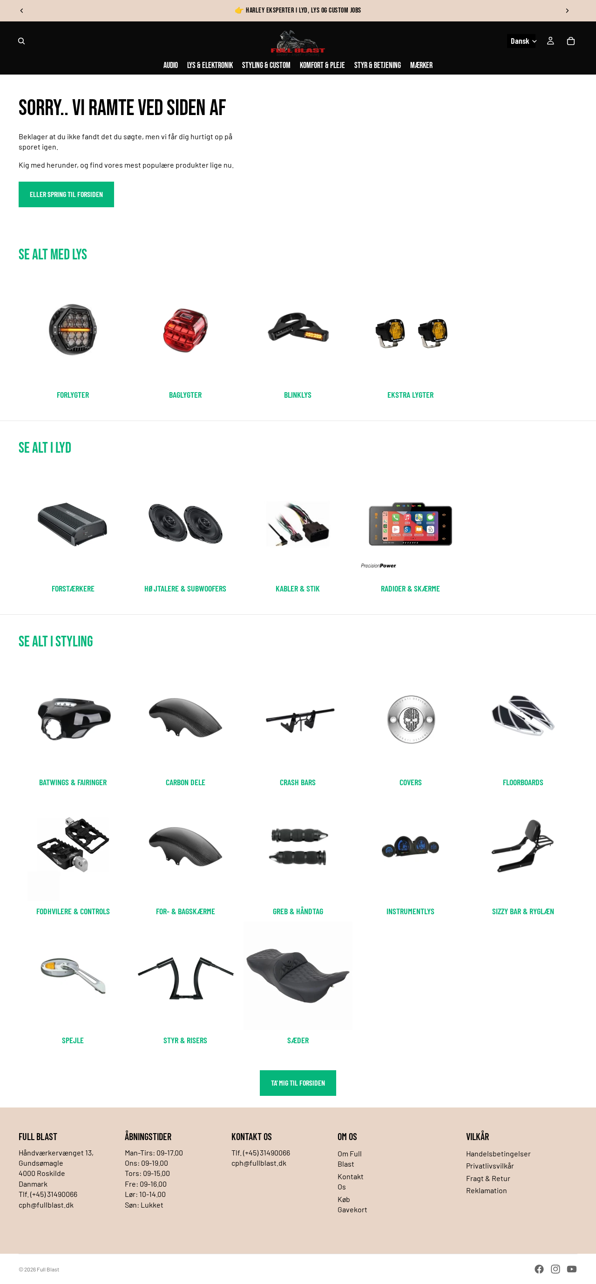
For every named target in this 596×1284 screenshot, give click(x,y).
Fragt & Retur (488, 1178)
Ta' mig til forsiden (298, 1082)
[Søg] (21, 41)
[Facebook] (539, 1269)
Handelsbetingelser (498, 1153)
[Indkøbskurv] (571, 41)
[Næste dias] (567, 10)
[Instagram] (555, 1269)
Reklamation (486, 1190)
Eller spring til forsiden (66, 194)
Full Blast (48, 1269)
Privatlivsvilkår (490, 1165)
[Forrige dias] (22, 10)
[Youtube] (571, 1269)
